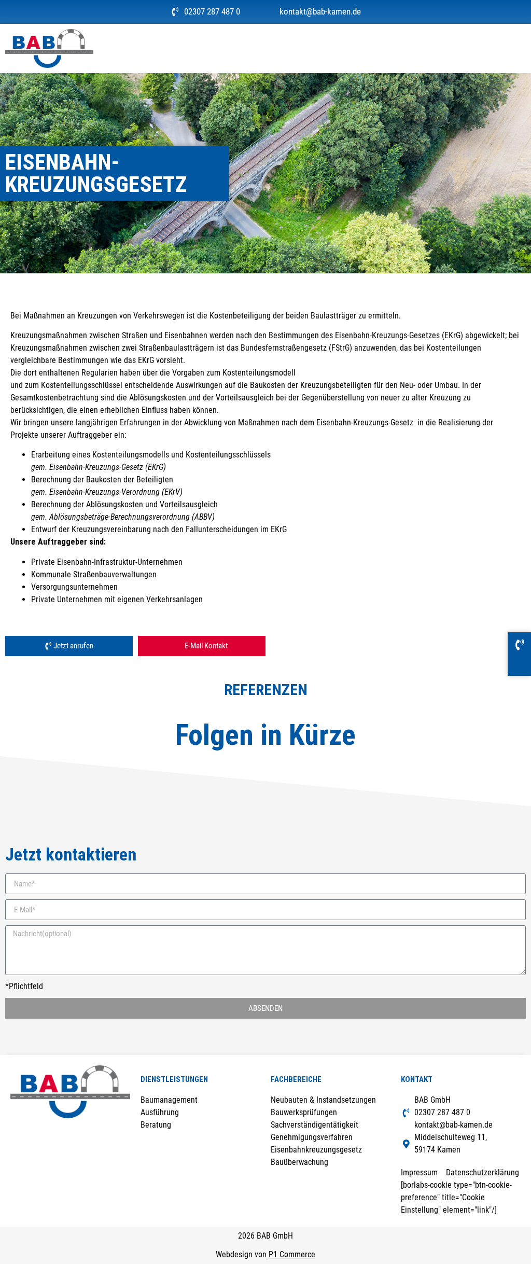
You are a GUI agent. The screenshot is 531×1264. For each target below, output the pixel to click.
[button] (518, 48)
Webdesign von (265, 1254)
